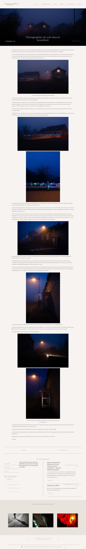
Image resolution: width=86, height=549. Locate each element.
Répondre (50, 480)
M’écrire (80, 4)
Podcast (62, 4)
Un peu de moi (70, 4)
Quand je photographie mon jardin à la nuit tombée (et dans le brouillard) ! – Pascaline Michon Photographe (54, 466)
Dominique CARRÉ (53, 485)
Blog (55, 4)
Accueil (36, 4)
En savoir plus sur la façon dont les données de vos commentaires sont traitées (28, 465)
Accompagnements (46, 4)
